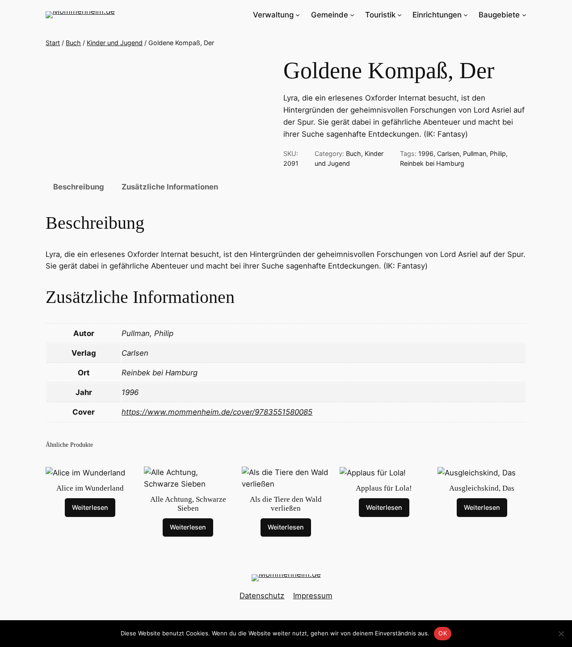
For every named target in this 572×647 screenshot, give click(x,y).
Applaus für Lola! (384, 488)
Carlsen (448, 153)
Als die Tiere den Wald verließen (286, 504)
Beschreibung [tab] (78, 186)
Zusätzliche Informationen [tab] (170, 186)
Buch (73, 42)
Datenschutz (262, 595)
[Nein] (560, 633)
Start (53, 42)
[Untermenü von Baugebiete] (524, 15)
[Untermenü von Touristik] (399, 15)
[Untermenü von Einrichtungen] (465, 15)
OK (442, 633)
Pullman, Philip (484, 153)
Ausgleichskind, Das (481, 488)
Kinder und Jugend (115, 42)
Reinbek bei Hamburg (432, 163)
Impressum (312, 595)
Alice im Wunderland (90, 488)
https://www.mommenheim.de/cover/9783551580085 (217, 412)
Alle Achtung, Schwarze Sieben (188, 504)
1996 (425, 153)
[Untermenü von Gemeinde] (352, 15)
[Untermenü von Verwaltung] (297, 15)
